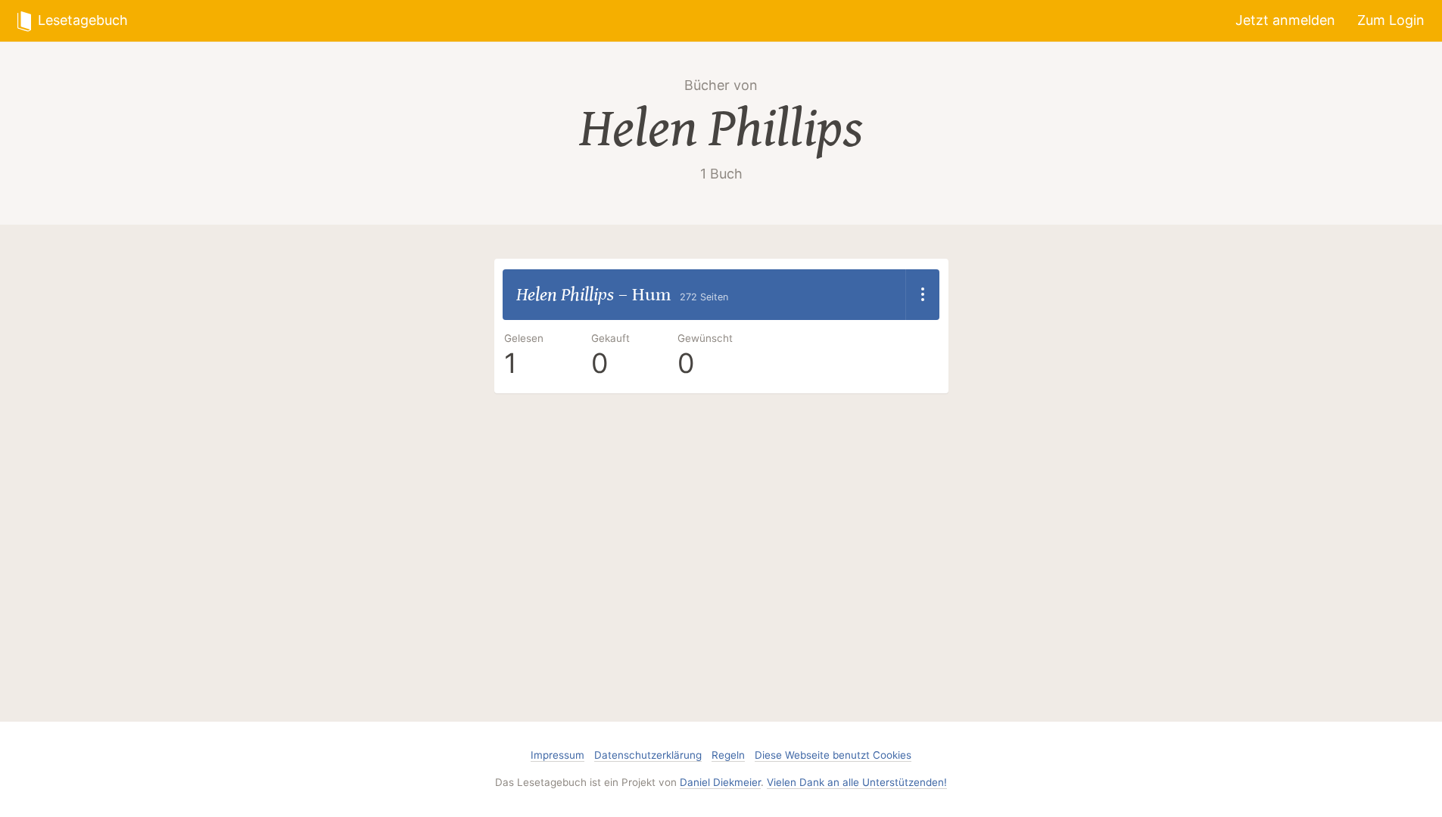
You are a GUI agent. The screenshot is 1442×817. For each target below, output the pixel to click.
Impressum (557, 755)
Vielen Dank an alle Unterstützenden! (857, 782)
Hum (651, 295)
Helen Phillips (721, 129)
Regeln (728, 755)
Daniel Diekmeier (720, 782)
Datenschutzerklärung (648, 755)
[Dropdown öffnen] (922, 295)
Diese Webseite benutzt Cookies (833, 755)
